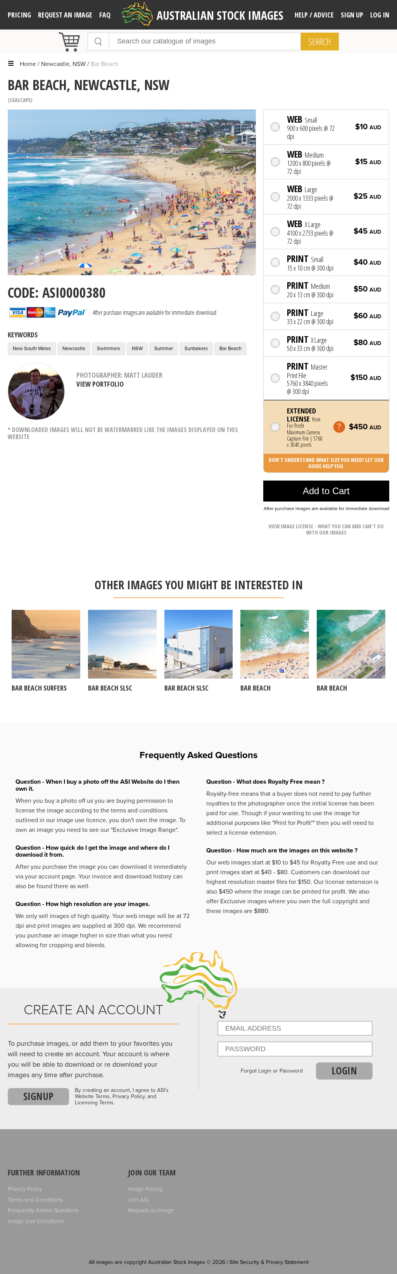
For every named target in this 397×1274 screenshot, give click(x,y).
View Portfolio (100, 384)
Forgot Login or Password (272, 1071)
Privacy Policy (25, 1188)
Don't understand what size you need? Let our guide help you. (326, 463)
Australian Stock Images (220, 15)
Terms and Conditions (35, 1199)
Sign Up (352, 14)
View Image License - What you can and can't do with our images (326, 529)
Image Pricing (145, 1188)
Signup (38, 1096)
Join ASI (138, 1199)
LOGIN (344, 1071)
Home (28, 64)
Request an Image (151, 1210)
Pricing (19, 14)
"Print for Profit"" (293, 823)
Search (320, 41)
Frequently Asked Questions (43, 1210)
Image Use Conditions (36, 1221)
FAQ (104, 14)
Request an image (65, 14)
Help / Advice (314, 14)
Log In (379, 14)
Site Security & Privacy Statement (269, 1262)
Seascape (20, 100)
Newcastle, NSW (63, 64)
